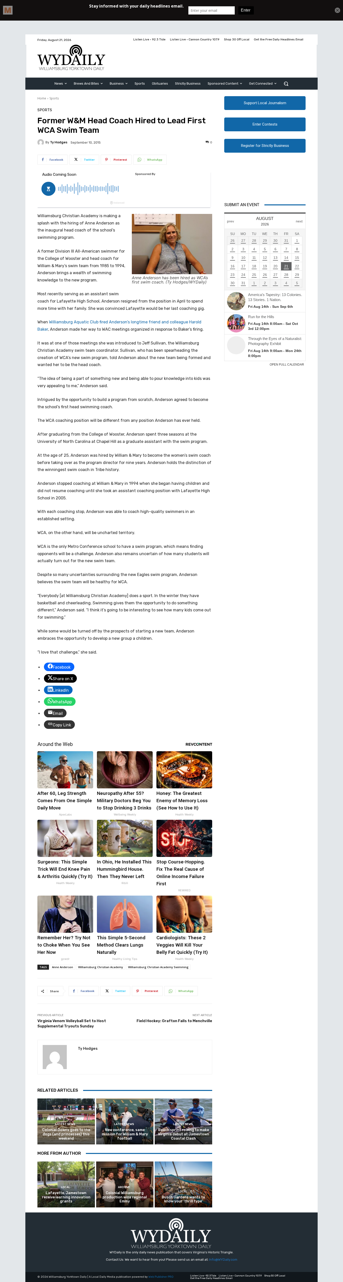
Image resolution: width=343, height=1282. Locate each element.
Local (65, 1187)
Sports (54, 98)
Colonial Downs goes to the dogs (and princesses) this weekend (66, 1134)
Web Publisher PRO (161, 1276)
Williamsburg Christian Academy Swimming (158, 967)
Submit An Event (241, 204)
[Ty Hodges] (41, 142)
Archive (124, 1187)
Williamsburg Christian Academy (100, 967)
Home (41, 98)
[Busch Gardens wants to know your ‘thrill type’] (183, 1184)
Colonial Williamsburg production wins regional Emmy (124, 1197)
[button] (286, 84)
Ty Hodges (58, 142)
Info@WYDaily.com (223, 1259)
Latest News (65, 1124)
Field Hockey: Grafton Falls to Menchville (174, 1021)
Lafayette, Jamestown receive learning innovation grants (66, 1197)
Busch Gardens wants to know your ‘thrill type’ (183, 1199)
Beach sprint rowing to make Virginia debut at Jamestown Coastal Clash (183, 1134)
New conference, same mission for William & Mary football (125, 1134)
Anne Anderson (62, 967)
